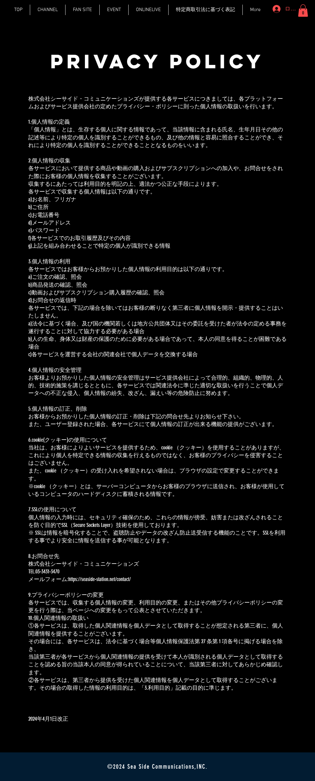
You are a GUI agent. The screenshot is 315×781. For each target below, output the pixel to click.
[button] (303, 10)
